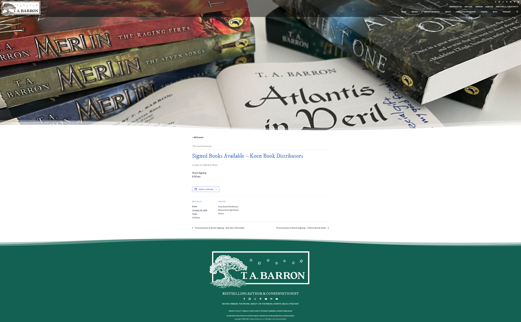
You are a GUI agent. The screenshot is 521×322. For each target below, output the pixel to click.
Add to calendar (206, 189)
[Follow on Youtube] (510, 2)
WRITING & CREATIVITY (507, 7)
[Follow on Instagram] (499, 2)
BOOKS (225, 304)
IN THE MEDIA (265, 304)
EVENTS (277, 304)
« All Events (198, 137)
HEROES (489, 7)
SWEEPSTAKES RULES (284, 311)
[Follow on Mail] (518, 2)
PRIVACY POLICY (235, 311)
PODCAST (294, 304)
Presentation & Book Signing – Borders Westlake (219, 227)
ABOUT (254, 304)
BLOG (285, 304)
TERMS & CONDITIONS (250, 311)
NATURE (468, 7)
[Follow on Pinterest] (507, 2)
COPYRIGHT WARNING (267, 311)
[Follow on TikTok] (503, 2)
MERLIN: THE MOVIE (240, 304)
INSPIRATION (455, 7)
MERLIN (478, 7)
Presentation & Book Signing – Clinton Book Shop (301, 227)
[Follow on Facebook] (495, 2)
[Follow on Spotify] (514, 2)
